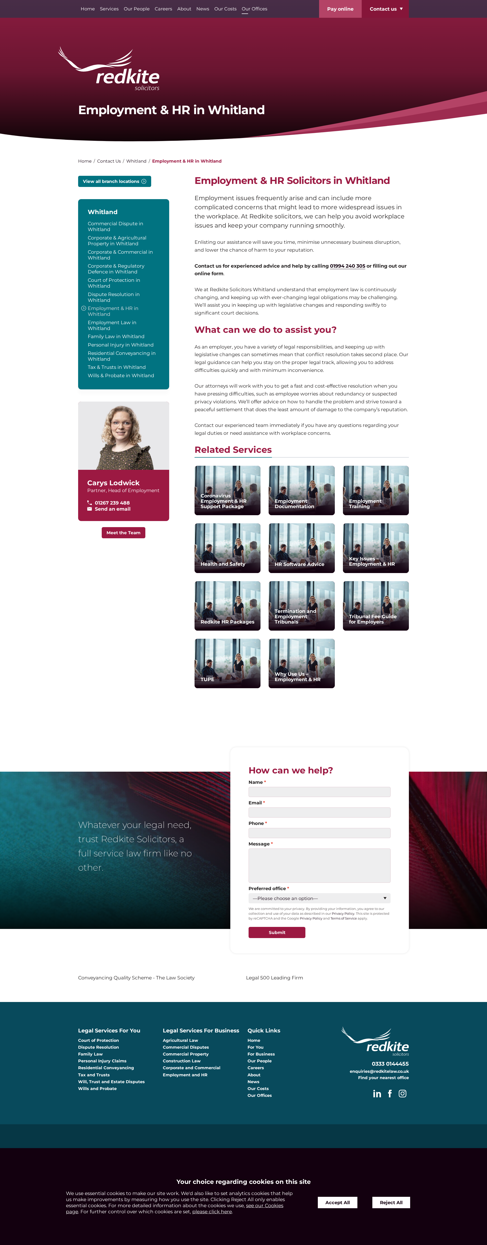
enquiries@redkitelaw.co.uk (379, 1071)
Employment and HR (185, 1075)
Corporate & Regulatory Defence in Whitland (116, 269)
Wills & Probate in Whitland (121, 375)
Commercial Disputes (186, 1047)
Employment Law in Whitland (112, 325)
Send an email (113, 509)
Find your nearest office (383, 1077)
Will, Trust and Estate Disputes (111, 1081)
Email (255, 802)
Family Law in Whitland (116, 336)
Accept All (337, 1202)
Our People (137, 8)
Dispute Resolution (98, 1047)
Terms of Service (344, 918)
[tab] (233, 451)
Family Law (90, 1054)
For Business (261, 1054)
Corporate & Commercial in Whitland (120, 255)
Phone (256, 823)
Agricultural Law (180, 1040)
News (202, 8)
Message (259, 843)
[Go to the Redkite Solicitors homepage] (243, 69)
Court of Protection (98, 1040)
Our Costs (225, 8)
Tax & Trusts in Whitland (117, 367)
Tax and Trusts (94, 1075)
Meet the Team (124, 532)
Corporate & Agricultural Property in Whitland (117, 241)
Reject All (391, 1202)
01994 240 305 (347, 266)
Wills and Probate (97, 1088)
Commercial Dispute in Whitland (115, 226)
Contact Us (109, 161)
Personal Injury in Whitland (121, 345)
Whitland (136, 161)
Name (256, 782)
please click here (212, 1211)
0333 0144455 (390, 1064)
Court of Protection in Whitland (114, 283)
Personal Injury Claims (102, 1061)
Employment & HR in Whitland (113, 311)
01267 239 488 (112, 503)
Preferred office (267, 888)
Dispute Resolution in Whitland (114, 297)
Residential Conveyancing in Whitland (122, 356)
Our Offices (254, 8)
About (184, 8)
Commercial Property (186, 1054)
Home (88, 8)
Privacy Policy (311, 918)
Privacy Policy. (343, 913)
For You (256, 1047)
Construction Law (182, 1061)
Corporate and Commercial (191, 1067)
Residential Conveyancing (106, 1067)
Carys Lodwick (113, 483)
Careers (163, 8)
